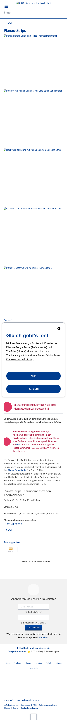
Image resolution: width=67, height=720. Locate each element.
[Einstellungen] (58, 329)
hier (18, 445)
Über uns (28, 663)
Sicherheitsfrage (33, 612)
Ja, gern (34, 388)
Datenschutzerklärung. (20, 359)
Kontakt (39, 663)
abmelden (43, 638)
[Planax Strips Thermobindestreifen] (30, 61)
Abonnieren (33, 628)
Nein (33, 376)
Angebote (34, 668)
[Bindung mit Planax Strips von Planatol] (33, 118)
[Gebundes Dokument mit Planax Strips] (33, 236)
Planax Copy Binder (17, 470)
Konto (59, 663)
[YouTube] (7, 675)
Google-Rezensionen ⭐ (19, 652)
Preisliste (49, 663)
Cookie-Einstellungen (29, 708)
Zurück (9, 23)
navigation (6, 6)
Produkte (17, 663)
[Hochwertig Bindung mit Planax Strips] (32, 177)
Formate (8, 320)
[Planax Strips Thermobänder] (28, 291)
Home (7, 663)
